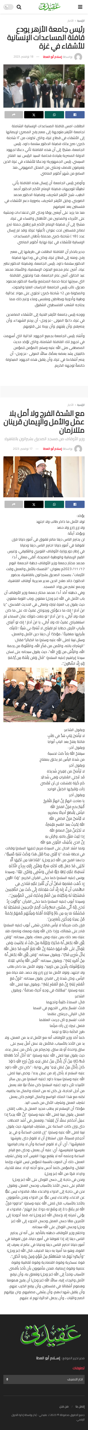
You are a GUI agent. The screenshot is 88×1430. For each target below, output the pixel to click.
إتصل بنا (80, 1406)
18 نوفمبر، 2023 (23, 56)
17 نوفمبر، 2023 (22, 448)
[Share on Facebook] (75, 114)
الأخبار (71, 20)
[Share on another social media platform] (14, 114)
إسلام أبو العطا (52, 56)
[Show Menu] (80, 7)
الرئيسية (81, 20)
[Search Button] (19, 7)
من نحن (64, 1406)
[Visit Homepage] (49, 6)
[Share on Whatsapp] (54, 114)
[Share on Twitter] (34, 114)
